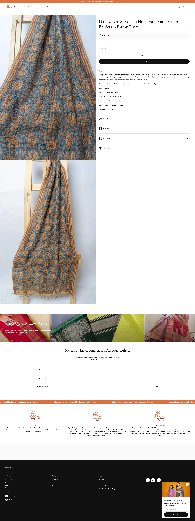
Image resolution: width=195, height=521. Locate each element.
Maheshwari (8, 480)
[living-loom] (9, 7)
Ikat (6, 488)
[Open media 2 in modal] (48, 87)
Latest (24, 7)
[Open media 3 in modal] (48, 232)
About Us (83, 1)
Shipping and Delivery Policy (106, 485)
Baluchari (7, 485)
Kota (6, 482)
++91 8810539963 (13, 496)
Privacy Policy (102, 479)
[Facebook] (148, 480)
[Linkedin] (159, 480)
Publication (105, 1)
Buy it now (144, 61)
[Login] (183, 7)
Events (88, 1)
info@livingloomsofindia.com (15, 499)
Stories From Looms (96, 1)
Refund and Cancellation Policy (107, 489)
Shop (15, 7)
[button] (179, 7)
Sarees (30, 7)
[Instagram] (153, 480)
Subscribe (176, 515)
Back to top (8, 467)
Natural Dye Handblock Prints (45, 7)
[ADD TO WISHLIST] (101, 65)
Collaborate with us (57, 482)
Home (6, 12)
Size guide (101, 48)
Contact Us (112, 1)
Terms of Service (103, 482)
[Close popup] (187, 484)
